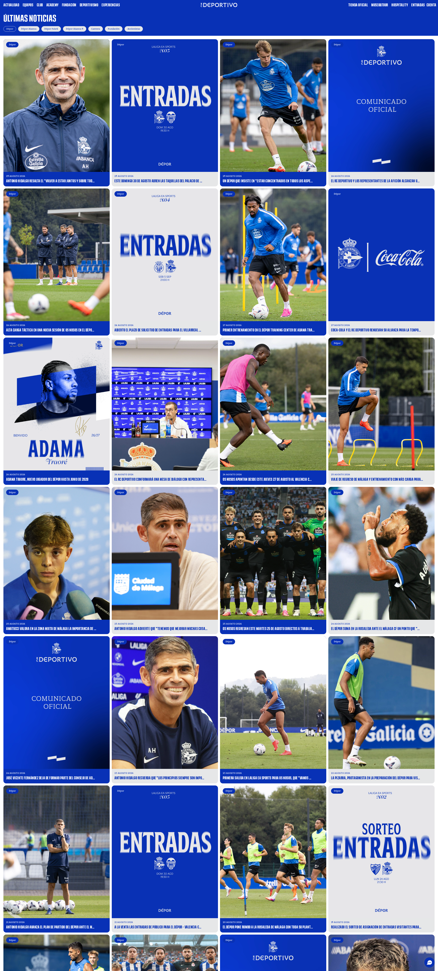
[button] (429, 962)
